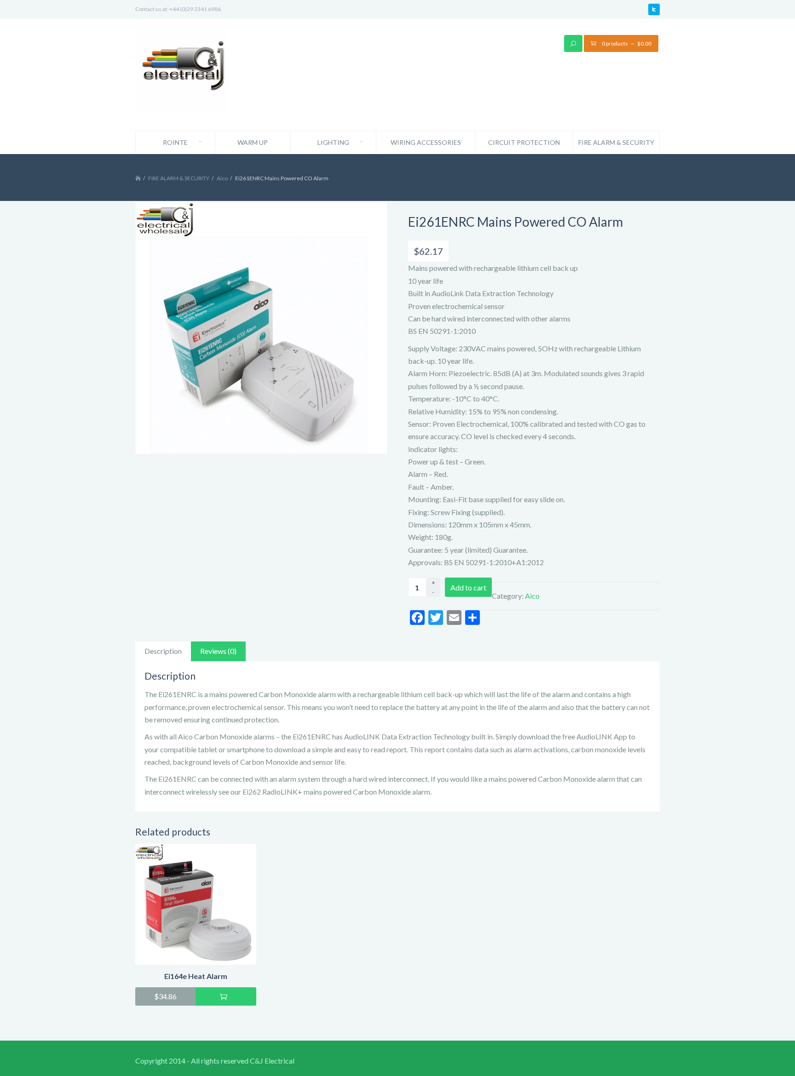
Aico (222, 178)
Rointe (175, 142)
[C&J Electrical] (181, 73)
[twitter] (654, 9)
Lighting (333, 142)
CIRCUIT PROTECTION (524, 142)
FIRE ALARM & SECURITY (616, 142)
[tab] (163, 651)
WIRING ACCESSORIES (426, 142)
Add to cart (468, 587)
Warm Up (252, 142)
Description (163, 651)
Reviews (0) (218, 651)
